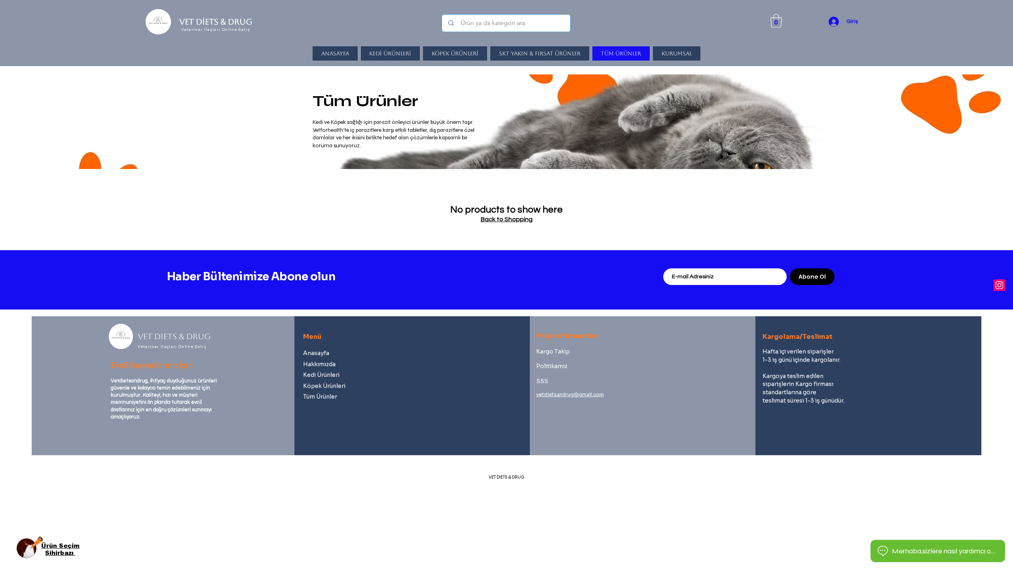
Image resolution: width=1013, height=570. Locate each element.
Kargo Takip (553, 351)
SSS (542, 381)
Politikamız (551, 366)
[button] (776, 21)
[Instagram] (999, 285)
